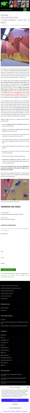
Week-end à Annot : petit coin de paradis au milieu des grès (13, 382)
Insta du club (3, 310)
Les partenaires (4, 298)
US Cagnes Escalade (6, 9)
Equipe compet (4, 350)
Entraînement (4, 347)
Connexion (3, 319)
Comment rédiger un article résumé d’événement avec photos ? (14, 325)
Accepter (15, 400)
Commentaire (4, 233)
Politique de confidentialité (16, 411)
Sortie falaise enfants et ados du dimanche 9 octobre (12, 213)
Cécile (13, 25)
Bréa (2, 337)
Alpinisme (3, 335)
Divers (2, 345)
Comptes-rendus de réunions (7, 290)
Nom (2, 251)
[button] (28, 387)
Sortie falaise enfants (5, 360)
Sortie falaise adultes (5, 357)
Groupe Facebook (4, 307)
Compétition (3, 340)
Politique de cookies (6, 411)
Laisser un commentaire (22, 25)
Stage (2, 365)
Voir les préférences (15, 408)
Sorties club (3, 362)
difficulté (18, 206)
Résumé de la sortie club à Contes (8, 218)
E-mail (2, 257)
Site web (3, 263)
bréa (13, 206)
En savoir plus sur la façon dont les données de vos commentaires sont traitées (15, 275)
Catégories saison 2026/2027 (7, 293)
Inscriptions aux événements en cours (9, 285)
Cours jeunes (3, 342)
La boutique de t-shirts (6, 296)
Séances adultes (4, 15)
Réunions (3, 352)
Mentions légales (24, 411)
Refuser (15, 404)
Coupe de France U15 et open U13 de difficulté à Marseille (13, 378)
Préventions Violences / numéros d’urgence (11, 288)
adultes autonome (6, 206)
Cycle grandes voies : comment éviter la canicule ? (11, 374)
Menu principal (28, 9)
